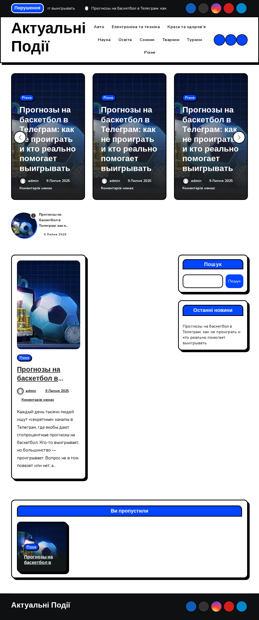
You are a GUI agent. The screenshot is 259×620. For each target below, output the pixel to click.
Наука (104, 40)
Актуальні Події (48, 37)
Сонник (147, 40)
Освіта (125, 40)
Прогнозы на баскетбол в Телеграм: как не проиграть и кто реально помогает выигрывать (47, 139)
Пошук (213, 264)
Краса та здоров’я (186, 27)
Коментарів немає (35, 188)
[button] (239, 137)
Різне (150, 52)
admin (34, 180)
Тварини (171, 40)
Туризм (194, 40)
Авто (99, 27)
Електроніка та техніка (136, 27)
